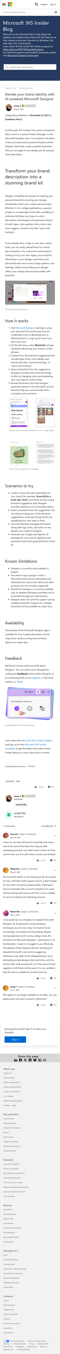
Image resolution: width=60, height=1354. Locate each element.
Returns (6, 1132)
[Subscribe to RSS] (39, 1059)
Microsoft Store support (11, 1128)
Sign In (53, 4)
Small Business (8, 1242)
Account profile (8, 1118)
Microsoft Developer (10, 1259)
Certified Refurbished (10, 1142)
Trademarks (20, 1347)
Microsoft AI (7, 1209)
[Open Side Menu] (4, 4)
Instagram (36, 677)
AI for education (9, 1196)
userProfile (21, 804)
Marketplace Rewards (11, 1282)
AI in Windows (8, 1096)
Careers (6, 1300)
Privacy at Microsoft (10, 1314)
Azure (5, 1255)
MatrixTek (15, 911)
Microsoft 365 (8, 1223)
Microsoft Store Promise (12, 1146)
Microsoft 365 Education (12, 1178)
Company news (8, 1310)
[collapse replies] (30, 831)
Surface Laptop (8, 1078)
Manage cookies (43, 1344)
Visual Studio (8, 1287)
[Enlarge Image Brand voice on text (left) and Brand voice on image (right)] (32, 412)
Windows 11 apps (9, 1105)
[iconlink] (8, 814)
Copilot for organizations (12, 1087)
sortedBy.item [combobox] (47, 826)
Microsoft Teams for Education (14, 1173)
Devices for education (11, 1169)
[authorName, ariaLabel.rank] (8, 107)
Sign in (15, 1039)
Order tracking (8, 1137)
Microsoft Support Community (23, 55)
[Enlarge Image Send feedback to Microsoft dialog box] (30, 703)
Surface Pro (7, 1073)
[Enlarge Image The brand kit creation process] (30, 292)
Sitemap (6, 1344)
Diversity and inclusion (11, 1323)
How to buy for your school (12, 1182)
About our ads (8, 1349)
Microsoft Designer (25, 327)
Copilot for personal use (11, 1091)
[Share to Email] (44, 1059)
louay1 (13, 986)
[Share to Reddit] (30, 1059)
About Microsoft (9, 1305)
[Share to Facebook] (20, 1059)
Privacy (31, 1344)
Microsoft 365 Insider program (37, 740)
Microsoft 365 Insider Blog (15, 12)
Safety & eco (32, 1347)
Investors (6, 1319)
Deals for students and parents (14, 1192)
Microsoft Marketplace (11, 1278)
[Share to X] (25, 1059)
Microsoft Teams (9, 1232)
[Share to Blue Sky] (34, 1059)
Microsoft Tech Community (12, 1273)
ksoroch (14, 834)
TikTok (20, 681)
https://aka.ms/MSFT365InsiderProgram (23, 49)
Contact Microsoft (19, 1344)
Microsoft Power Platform (12, 1228)
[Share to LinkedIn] (15, 1059)
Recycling (43, 1347)
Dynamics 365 (8, 1219)
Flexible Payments (9, 1151)
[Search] (36, 4)
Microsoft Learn (9, 1264)
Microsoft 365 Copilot (11, 1237)
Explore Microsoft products (12, 1101)
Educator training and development (15, 1187)
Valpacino (15, 868)
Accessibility (7, 1328)
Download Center (9, 1123)
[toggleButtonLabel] (56, 12)
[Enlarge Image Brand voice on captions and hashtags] (32, 453)
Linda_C (17, 105)
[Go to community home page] (10, 4)
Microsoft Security (9, 1214)
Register (44, 4)
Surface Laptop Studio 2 (11, 1082)
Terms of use (7, 1347)
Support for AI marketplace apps (14, 1269)
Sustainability (8, 1333)
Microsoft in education (11, 1164)
